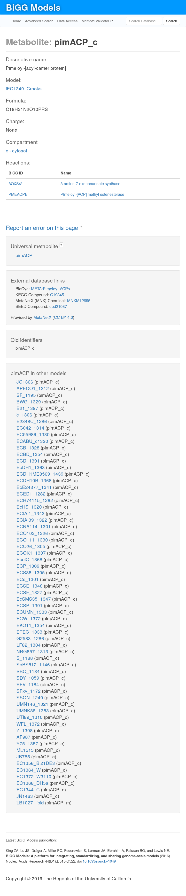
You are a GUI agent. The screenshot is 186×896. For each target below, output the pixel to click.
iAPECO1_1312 (33, 388)
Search (171, 20)
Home (16, 20)
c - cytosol (16, 150)
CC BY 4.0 (63, 317)
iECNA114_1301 (34, 526)
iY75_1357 (27, 743)
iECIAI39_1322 (32, 519)
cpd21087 (58, 306)
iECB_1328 (28, 447)
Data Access (67, 20)
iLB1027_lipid (30, 802)
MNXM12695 (78, 300)
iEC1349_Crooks (24, 88)
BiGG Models (33, 7)
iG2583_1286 (30, 638)
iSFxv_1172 (29, 690)
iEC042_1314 (31, 427)
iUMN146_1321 (33, 703)
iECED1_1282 (31, 493)
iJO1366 (25, 381)
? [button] (81, 227)
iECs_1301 (28, 579)
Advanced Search (39, 20)
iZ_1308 (25, 730)
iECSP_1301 (30, 605)
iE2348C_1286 (32, 421)
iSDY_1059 (28, 677)
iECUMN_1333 (32, 611)
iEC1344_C (28, 789)
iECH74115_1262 (35, 500)
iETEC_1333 (30, 631)
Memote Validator (96, 20)
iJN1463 (25, 796)
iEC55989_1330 (33, 434)
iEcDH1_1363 (31, 467)
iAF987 (24, 736)
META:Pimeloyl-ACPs (50, 288)
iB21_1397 (27, 408)
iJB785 (23, 756)
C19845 (57, 294)
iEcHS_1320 (29, 506)
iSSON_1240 (30, 697)
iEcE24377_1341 (34, 487)
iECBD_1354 (30, 454)
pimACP (24, 255)
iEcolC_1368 (30, 559)
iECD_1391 (28, 460)
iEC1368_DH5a (33, 782)
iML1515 (25, 750)
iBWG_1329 (29, 401)
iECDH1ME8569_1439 (40, 473)
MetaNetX (42, 317)
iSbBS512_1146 (33, 664)
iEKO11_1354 (31, 625)
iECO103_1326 (32, 533)
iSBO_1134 (28, 671)
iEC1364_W (29, 769)
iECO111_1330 (32, 539)
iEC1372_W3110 (34, 776)
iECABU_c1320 (32, 441)
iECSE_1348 (30, 585)
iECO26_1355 (31, 546)
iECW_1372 (29, 618)
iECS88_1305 (31, 572)
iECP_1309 (28, 565)
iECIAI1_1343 (31, 513)
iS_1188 (25, 657)
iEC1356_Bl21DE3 (36, 763)
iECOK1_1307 (31, 552)
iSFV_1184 (28, 684)
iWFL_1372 (28, 723)
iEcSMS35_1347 (34, 598)
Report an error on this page (43, 227)
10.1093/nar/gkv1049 (99, 861)
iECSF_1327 (30, 592)
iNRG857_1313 (32, 651)
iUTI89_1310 (30, 717)
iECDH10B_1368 (34, 480)
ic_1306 (24, 414)
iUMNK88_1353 (33, 710)
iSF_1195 (26, 395)
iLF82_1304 (29, 644)
